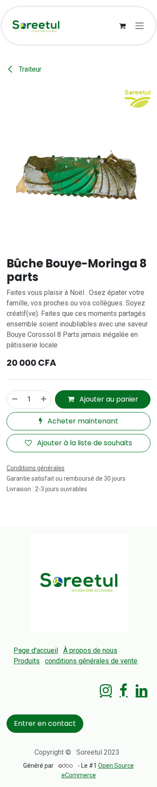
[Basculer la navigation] (139, 26)
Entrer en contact (45, 723)
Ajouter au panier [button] (108, 399)
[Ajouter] (44, 399)
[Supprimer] (14, 399)
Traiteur (29, 69)
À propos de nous (90, 650)
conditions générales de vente (91, 661)
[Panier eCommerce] (122, 26)
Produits (27, 661)
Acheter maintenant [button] (82, 421)
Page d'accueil (36, 650)
